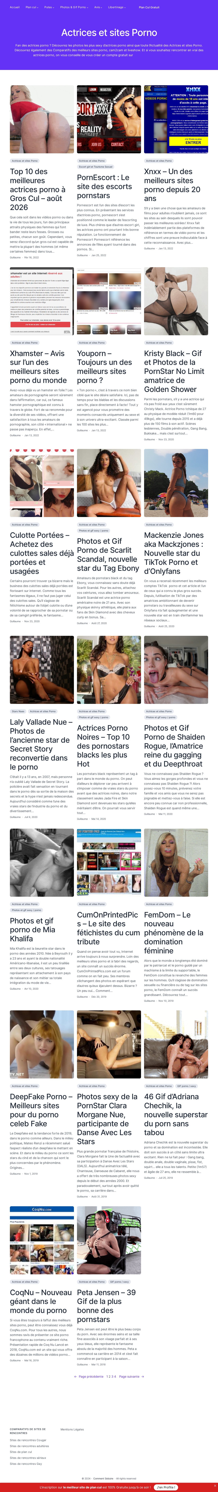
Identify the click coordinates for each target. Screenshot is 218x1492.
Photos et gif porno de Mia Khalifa (32, 929)
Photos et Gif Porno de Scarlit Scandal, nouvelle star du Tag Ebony (108, 554)
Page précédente (88, 1376)
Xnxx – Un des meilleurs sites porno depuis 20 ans (172, 185)
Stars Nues (18, 711)
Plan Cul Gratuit (149, 7)
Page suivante (131, 1376)
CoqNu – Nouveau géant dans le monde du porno (41, 1301)
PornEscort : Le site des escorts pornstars (104, 186)
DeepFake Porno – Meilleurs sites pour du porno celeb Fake (41, 1110)
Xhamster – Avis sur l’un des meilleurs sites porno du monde (38, 367)
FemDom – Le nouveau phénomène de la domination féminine (173, 932)
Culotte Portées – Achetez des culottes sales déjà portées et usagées (42, 553)
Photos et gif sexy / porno (93, 530)
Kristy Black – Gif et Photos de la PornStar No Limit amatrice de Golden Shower (174, 371)
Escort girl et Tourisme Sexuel (95, 166)
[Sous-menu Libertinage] (125, 7)
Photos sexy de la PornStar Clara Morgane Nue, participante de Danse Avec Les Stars (107, 1119)
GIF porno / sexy (186, 1086)
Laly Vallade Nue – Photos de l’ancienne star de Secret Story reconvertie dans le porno (41, 744)
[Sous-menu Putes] (53, 7)
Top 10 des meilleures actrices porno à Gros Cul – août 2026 (37, 189)
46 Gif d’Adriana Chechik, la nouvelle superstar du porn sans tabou (176, 1114)
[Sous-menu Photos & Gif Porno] (87, 7)
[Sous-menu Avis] (101, 7)
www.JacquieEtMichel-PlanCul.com (159, 55)
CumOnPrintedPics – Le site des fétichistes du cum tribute (108, 928)
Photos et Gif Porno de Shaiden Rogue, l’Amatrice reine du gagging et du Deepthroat (174, 745)
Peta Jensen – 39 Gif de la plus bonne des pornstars (106, 1306)
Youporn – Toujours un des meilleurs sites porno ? (104, 367)
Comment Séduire (103, 1478)
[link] (215, 1486)
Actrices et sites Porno (24, 160)
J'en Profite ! (166, 1487)
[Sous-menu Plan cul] (37, 7)
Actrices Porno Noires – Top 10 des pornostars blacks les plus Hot (103, 745)
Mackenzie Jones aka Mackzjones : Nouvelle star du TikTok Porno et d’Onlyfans (174, 553)
